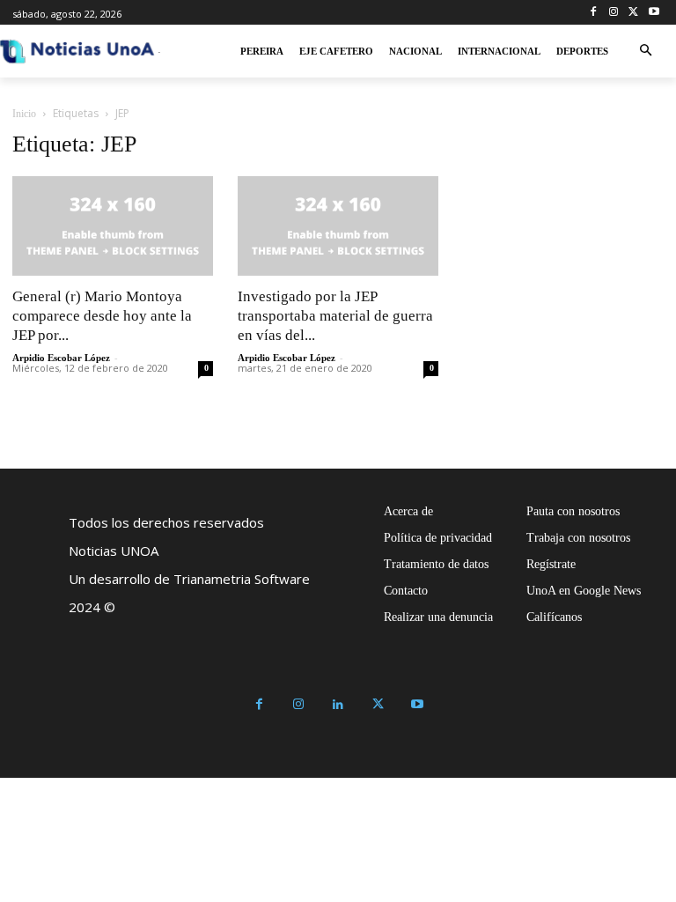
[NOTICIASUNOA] (77, 51)
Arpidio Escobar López (61, 357)
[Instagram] (614, 13)
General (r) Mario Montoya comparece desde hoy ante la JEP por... (102, 316)
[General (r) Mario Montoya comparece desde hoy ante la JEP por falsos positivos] (112, 226)
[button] (646, 51)
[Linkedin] (338, 705)
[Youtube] (653, 13)
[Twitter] (633, 13)
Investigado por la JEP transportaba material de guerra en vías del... (335, 316)
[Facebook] (594, 13)
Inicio (24, 113)
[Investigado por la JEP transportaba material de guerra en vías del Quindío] (338, 226)
